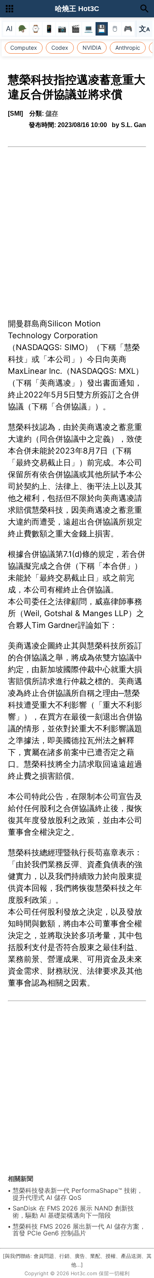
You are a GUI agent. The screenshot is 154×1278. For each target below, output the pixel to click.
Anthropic (127, 47)
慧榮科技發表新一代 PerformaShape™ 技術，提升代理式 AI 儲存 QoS (78, 1193)
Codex (59, 47)
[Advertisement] (77, 228)
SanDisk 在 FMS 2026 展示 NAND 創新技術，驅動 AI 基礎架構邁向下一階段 (73, 1211)
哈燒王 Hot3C (77, 9)
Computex (23, 47)
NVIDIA (92, 47)
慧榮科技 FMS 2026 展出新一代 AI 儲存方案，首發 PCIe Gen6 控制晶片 (79, 1229)
